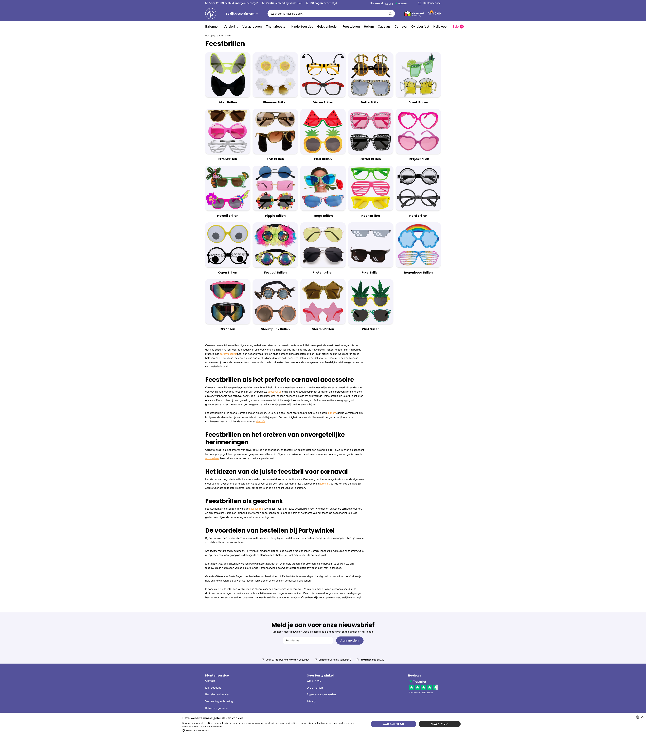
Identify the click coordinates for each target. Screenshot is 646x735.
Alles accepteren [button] (393, 723)
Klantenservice (217, 675)
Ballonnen (212, 26)
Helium (369, 26)
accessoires (274, 391)
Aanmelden (349, 640)
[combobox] (637, 717)
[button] (273, 730)
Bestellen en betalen (217, 694)
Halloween (440, 26)
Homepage (210, 35)
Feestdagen (351, 26)
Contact (210, 680)
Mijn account (213, 687)
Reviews (414, 675)
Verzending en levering (219, 701)
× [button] (642, 717)
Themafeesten (276, 26)
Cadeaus (384, 26)
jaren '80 (325, 483)
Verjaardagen (252, 26)
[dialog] (323, 724)
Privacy (311, 701)
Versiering (231, 26)
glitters (332, 412)
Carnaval (401, 26)
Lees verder (229, 726)
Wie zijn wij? (314, 680)
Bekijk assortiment (240, 13)
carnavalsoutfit (228, 353)
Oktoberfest (420, 26)
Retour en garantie (216, 708)
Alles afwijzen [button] (439, 723)
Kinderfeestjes (302, 26)
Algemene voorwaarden (321, 694)
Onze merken (315, 687)
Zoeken (390, 13)
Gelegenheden (327, 26)
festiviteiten (212, 458)
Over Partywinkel (320, 675)
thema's (260, 421)
